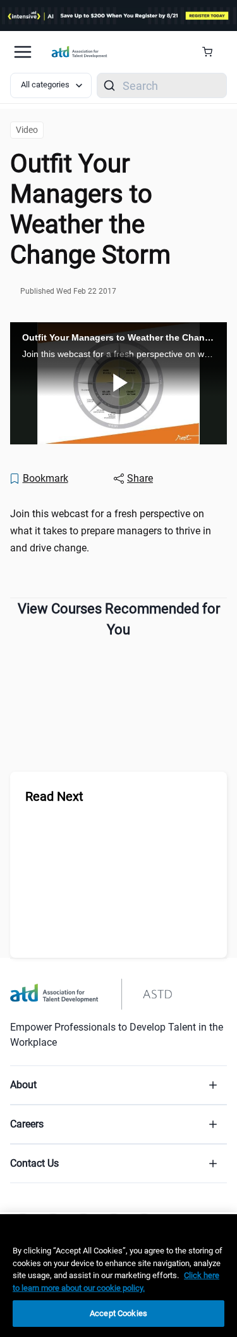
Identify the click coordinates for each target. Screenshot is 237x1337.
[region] (118, 1275)
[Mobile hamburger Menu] (22, 52)
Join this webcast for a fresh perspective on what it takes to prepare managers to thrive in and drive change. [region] (110, 531)
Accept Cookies (118, 1313)
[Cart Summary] (212, 52)
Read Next (54, 796)
